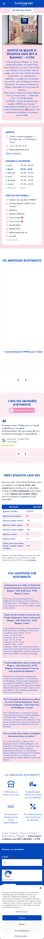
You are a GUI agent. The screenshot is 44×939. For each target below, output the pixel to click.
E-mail (9, 857)
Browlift (12, 236)
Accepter (22, 918)
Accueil (5, 833)
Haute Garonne (8, 836)
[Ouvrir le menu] (4, 3)
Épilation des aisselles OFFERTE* (23, 200)
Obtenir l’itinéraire (13, 153)
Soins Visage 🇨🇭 (16, 217)
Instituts (14, 833)
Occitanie (33, 833)
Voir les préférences (22, 931)
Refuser (22, 924)
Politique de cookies (20, 936)
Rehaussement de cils (18, 232)
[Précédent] (18, 380)
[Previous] (19, 454)
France (23, 833)
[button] (40, 888)
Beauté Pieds (14, 229)
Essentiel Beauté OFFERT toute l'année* (22, 205)
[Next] (25, 454)
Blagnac (21, 836)
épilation (33, 560)
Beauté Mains (15, 225)
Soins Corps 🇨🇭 (16, 221)
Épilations (13, 210)
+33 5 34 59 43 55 (18, 146)
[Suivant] (26, 380)
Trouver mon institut (22, 10)
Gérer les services (21, 911)
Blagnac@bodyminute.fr (19, 149)
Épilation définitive (16, 214)
